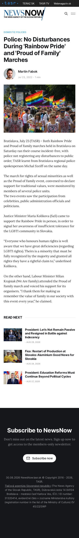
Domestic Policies (15, 32)
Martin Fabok (27, 71)
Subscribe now (42, 458)
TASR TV (44, 3)
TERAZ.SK (29, 3)
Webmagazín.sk (62, 3)
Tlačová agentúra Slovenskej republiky (28, 485)
